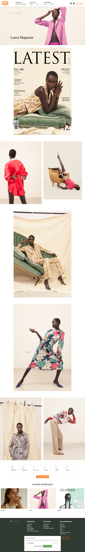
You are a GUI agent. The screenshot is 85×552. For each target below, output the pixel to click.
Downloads (62, 533)
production (13, 470)
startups (46, 470)
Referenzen (29, 527)
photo (12, 468)
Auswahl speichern (38, 546)
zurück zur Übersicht (16, 13)
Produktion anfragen (42, 476)
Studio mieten (79, 3)
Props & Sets (46, 527)
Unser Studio (46, 524)
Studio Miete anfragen (48, 528)
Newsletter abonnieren (65, 532)
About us (62, 524)
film (23, 468)
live (67, 469)
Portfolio (29, 525)
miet (56, 468)
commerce (35, 470)
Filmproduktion (30, 529)
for (45, 468)
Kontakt (62, 529)
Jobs (61, 531)
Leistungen (29, 524)
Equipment (46, 525)
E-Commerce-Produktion (33, 531)
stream (68, 470)
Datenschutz (63, 527)
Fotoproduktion (30, 528)
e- (33, 468)
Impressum (62, 525)
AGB (61, 528)
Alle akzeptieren (47, 546)
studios (57, 470)
